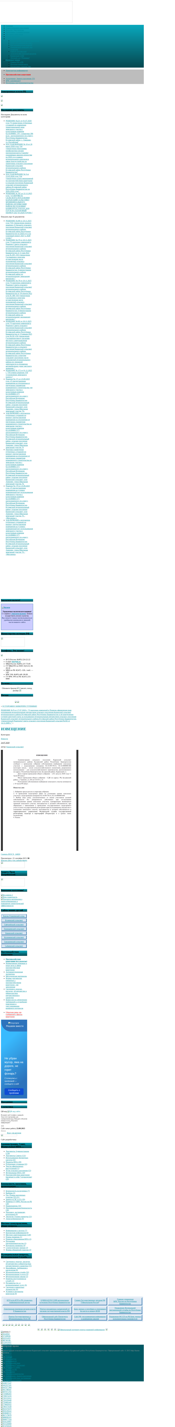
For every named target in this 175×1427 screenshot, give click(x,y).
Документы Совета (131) (16, 1156)
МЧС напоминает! (13, 81)
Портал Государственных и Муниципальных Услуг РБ (20, 1318)
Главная (9, 1357)
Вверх (3, 1131)
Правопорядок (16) (13, 1206)
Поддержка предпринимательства (19, 83)
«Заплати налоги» (18, 614)
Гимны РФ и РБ (16, 62)
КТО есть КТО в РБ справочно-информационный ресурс (20, 1301)
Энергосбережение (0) (15, 1219)
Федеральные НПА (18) (15, 1173)
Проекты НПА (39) (13, 1162)
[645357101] (6, 1385)
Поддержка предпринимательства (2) (16, 1242)
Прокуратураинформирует (11, 1360)
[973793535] (6, 1426)
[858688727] (6, 1413)
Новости (4, 739)
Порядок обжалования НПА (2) (18, 1239)
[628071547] (6, 1383)
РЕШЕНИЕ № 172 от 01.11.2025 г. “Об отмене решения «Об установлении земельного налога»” (19, 373)
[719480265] (6, 1394)
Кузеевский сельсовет (14, 920)
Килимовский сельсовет (14, 937)
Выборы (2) (10, 1193)
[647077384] (6, 1387)
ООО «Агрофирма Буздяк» (21, 43)
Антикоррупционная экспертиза (14, 973)
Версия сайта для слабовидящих (14, 860)
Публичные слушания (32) (16, 1164)
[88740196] (5, 1340)
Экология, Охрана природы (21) (19, 1217)
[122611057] (6, 1342)
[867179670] (6, 1415)
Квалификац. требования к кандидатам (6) (17, 1269)
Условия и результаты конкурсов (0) (14, 1293)
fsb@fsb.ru (16, 662)
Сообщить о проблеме (14, 1091)
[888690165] (6, 1417)
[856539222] (6, 1411)
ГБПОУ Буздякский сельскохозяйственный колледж (23, 52)
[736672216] (6, 1396)
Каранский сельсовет (15, 747)
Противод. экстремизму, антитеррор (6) (15, 1213)
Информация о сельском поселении (24, 41)
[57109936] (5, 1336)
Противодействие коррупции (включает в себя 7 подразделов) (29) (19, 1177)
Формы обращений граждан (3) (18, 1250)
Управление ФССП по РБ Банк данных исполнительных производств (125, 1318)
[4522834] (5, 1334)
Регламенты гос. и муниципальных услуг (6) (16, 1284)
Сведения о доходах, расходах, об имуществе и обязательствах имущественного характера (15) (19, 1264)
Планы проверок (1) (14, 1237)
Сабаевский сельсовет (14, 946)
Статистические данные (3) (17, 1248)
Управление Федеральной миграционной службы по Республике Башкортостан (125, 1310)
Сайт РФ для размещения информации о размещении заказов (90, 1318)
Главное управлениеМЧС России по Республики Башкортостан (125, 1301)
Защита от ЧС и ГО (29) (15, 1199)
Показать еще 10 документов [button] (12, 217)
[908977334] (6, 1419)
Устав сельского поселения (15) (18, 1171)
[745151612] (6, 1398)
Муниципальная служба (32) (17, 1272)
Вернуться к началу (14, 1380)
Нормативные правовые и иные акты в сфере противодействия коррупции (16, 966)
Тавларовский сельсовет (14, 942)
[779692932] (6, 1404)
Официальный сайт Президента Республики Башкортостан (55, 1318)
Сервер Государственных (85, 1300)
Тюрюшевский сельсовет (14, 929)
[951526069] (6, 1424)
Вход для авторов (14, 1133)
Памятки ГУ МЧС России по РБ (13, 1368)
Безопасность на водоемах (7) (18, 1191)
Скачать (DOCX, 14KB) (10, 854)
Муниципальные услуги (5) (17, 1274)
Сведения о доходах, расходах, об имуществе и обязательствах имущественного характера (16, 993)
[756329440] (6, 1400)
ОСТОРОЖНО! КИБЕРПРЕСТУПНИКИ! (19, 706)
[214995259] (6, 1349)
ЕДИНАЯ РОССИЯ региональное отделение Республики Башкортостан (55, 1301)
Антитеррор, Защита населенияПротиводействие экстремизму (18, 1377)
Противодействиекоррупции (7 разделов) (15, 1364)
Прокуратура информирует (17, 70)
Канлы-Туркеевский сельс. (14, 916)
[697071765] (6, 1392)
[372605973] (6, 1355)
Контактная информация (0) (17, 1233)
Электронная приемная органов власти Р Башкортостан (20, 1310)
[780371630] (6, 1407)
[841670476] (6, 1409)
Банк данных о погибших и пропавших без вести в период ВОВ (90, 1310)
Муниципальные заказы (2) (17, 1277)
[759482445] (6, 1402)
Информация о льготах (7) (16, 1231)
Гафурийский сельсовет (14, 925)
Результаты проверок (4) (15, 1246)
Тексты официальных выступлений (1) (14, 1167)
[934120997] (6, 1422)
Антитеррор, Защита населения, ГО (20, 79)
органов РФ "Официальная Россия (92, 1301)
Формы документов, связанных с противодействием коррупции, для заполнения (14, 982)
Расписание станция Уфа (20, 66)
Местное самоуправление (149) (18, 1235)
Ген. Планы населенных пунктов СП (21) (15, 1196)
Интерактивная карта (19, 64)
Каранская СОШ (17, 56)
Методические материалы (16, 976)
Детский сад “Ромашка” (20, 58)
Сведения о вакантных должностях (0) (15, 1288)
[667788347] (6, 1390)
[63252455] (5, 1338)
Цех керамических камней (21, 45)
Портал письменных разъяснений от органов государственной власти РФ (55, 1310)
